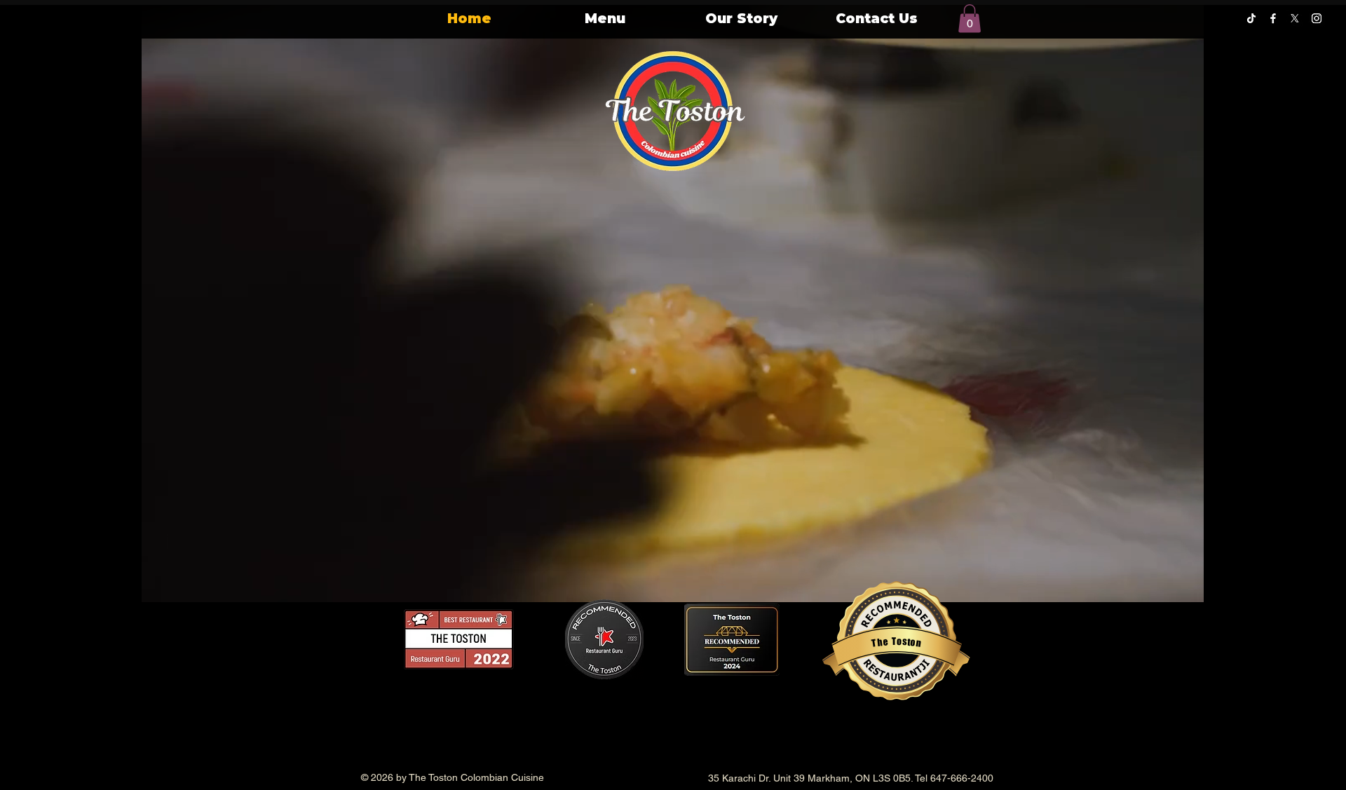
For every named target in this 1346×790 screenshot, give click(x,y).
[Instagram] (1316, 18)
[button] (969, 18)
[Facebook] (1273, 18)
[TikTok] (1251, 18)
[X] (1294, 18)
